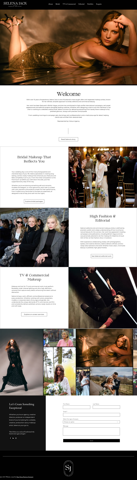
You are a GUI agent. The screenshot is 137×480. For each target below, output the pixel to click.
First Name (66, 404)
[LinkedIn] (13, 438)
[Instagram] (16, 438)
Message (65, 426)
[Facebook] (10, 438)
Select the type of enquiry (70, 419)
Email (64, 411)
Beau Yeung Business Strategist (25, 477)
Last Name (96, 404)
